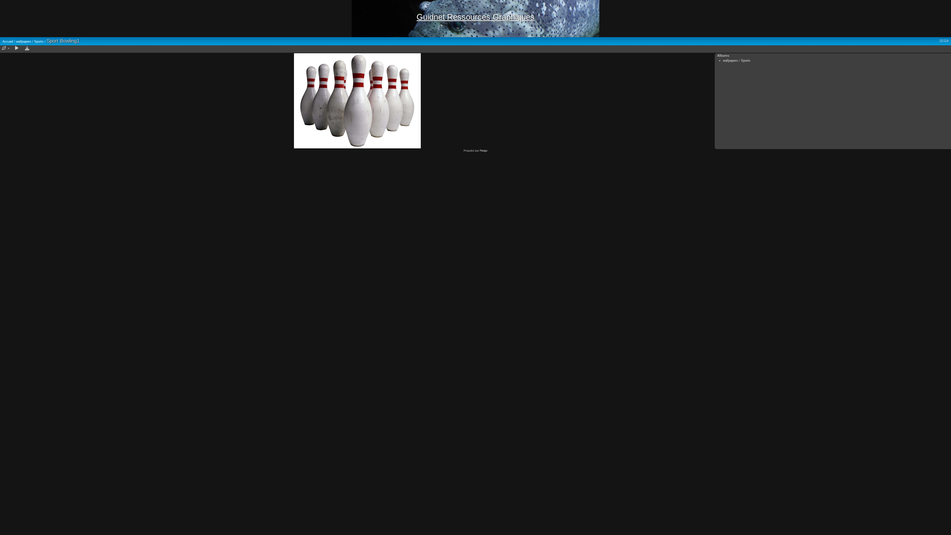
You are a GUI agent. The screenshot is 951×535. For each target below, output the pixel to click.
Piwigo (483, 150)
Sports (39, 41)
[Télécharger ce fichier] (27, 48)
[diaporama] (16, 48)
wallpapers (23, 41)
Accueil (7, 41)
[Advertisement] (475, 186)
